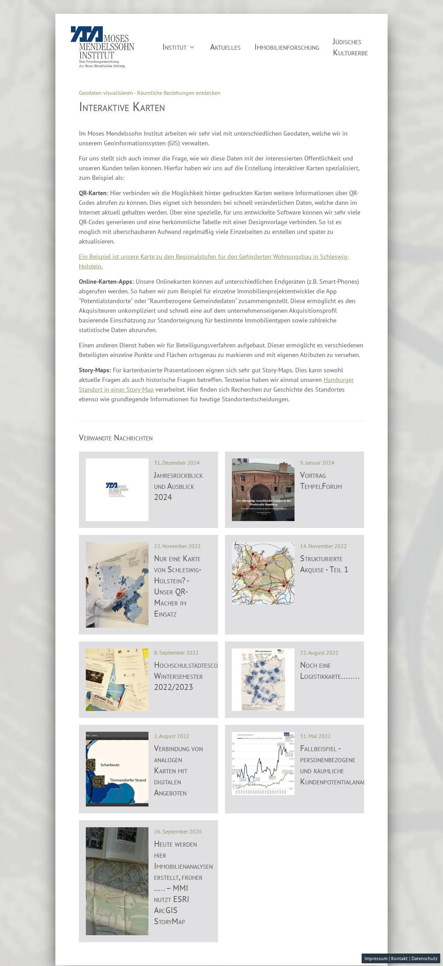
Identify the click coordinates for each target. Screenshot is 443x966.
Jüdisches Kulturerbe (350, 47)
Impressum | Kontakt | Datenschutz (400, 958)
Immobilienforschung (286, 47)
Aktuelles (225, 47)
